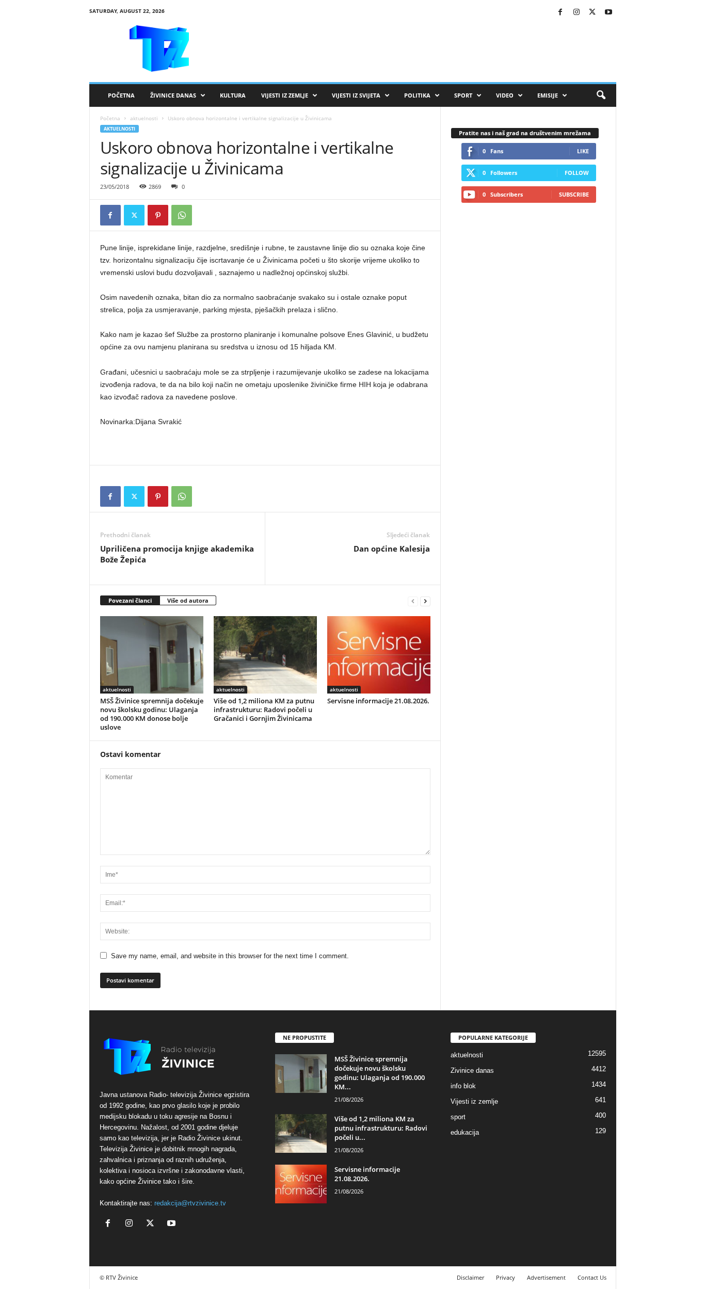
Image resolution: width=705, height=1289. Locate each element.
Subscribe (574, 194)
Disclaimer (470, 1277)
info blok (463, 1086)
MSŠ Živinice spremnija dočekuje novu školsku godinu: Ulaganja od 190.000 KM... (379, 1072)
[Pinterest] (158, 215)
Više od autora (188, 600)
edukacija (465, 1132)
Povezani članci (130, 600)
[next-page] (425, 600)
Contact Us (592, 1277)
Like (583, 151)
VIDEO (505, 95)
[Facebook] (560, 12)
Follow (577, 172)
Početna (121, 95)
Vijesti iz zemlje (284, 95)
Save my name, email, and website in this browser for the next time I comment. (230, 956)
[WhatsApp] (181, 215)
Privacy (505, 1277)
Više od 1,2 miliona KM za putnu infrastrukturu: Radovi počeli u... (380, 1128)
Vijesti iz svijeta (356, 95)
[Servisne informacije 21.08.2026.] (378, 655)
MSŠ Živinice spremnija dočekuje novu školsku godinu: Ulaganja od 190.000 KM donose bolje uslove (151, 714)
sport (458, 1117)
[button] (600, 95)
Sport (463, 95)
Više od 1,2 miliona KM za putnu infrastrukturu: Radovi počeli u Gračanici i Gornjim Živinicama (264, 709)
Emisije (547, 95)
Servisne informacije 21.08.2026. (378, 700)
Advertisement (546, 1277)
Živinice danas (173, 95)
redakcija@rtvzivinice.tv (190, 1203)
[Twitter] (592, 12)
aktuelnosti (144, 118)
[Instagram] (576, 12)
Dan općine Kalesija (392, 548)
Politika (417, 95)
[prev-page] (413, 600)
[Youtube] (608, 12)
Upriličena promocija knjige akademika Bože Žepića (177, 554)
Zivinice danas (472, 1070)
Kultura (233, 95)
